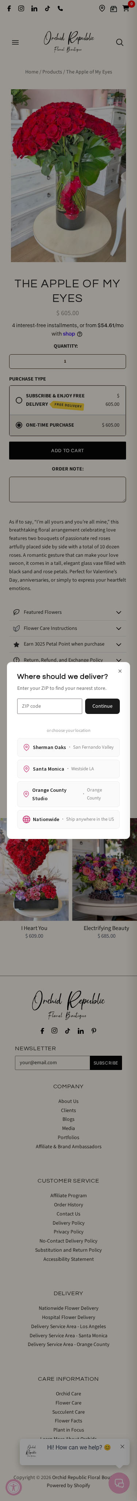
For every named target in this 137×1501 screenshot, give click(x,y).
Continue (102, 706)
